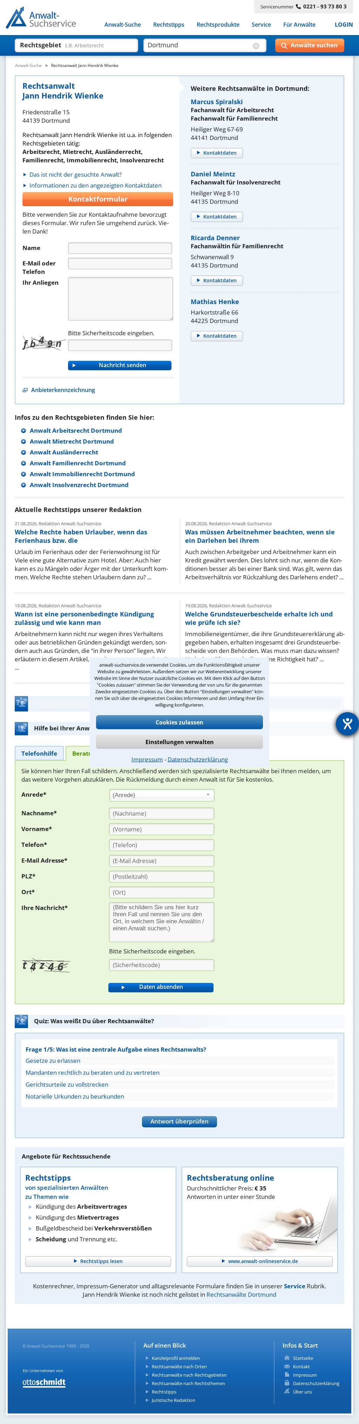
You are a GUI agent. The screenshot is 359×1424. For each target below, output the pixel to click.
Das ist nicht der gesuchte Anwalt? (75, 174)
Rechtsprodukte (218, 24)
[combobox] (162, 795)
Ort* (28, 892)
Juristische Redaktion (173, 1400)
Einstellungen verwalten (179, 741)
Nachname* (39, 813)
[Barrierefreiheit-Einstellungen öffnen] (347, 723)
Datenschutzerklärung (198, 759)
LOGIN (344, 24)
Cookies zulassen (179, 722)
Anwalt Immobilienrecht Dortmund (82, 474)
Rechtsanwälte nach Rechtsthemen (188, 1383)
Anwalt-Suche (122, 24)
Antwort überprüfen (179, 1121)
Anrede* (33, 794)
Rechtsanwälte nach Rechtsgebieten (189, 1375)
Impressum (147, 759)
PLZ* (28, 876)
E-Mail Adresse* (44, 860)
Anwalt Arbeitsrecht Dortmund (76, 430)
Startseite (303, 1358)
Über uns (302, 1392)
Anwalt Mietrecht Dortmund (72, 441)
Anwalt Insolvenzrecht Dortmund (79, 485)
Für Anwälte (299, 24)
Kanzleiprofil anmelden (176, 1358)
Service (261, 24)
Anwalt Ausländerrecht (64, 452)
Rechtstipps (168, 24)
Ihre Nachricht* (44, 908)
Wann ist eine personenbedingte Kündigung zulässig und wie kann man (84, 618)
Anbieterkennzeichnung (63, 390)
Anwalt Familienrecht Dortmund (78, 463)
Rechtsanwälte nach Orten (179, 1366)
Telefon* (34, 845)
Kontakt (301, 1366)
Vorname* (36, 829)
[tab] (39, 753)
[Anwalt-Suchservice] (44, 19)
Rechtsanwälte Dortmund (241, 1294)
